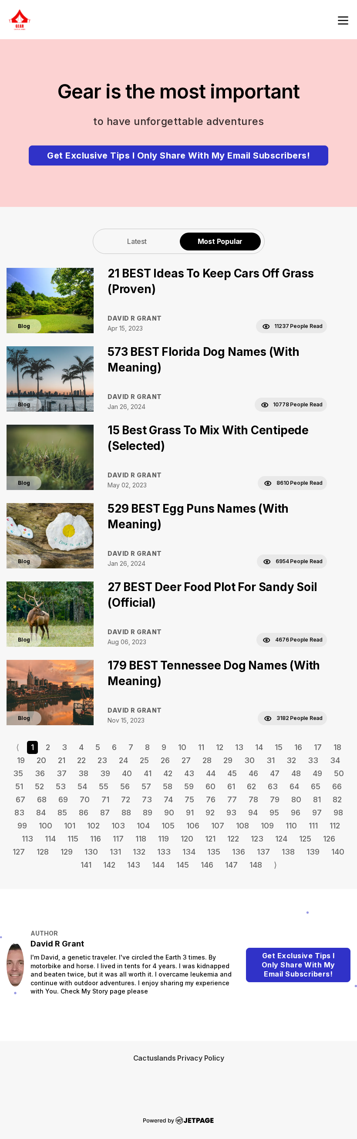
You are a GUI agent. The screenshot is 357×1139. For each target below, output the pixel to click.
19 (21, 760)
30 (249, 760)
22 (81, 760)
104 (143, 825)
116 (95, 838)
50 (339, 773)
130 (91, 851)
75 (189, 799)
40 (127, 773)
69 (63, 799)
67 (20, 799)
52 (39, 786)
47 (275, 773)
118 (140, 838)
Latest (137, 241)
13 (239, 747)
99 (22, 825)
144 (158, 864)
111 (313, 825)
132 (139, 851)
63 (273, 786)
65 (315, 786)
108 (242, 825)
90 (169, 812)
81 (317, 799)
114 (50, 838)
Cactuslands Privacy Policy (178, 1058)
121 (210, 838)
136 (238, 851)
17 (318, 747)
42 (167, 773)
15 (279, 747)
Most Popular (220, 241)
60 (210, 786)
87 (105, 812)
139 (313, 851)
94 (253, 812)
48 (296, 773)
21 (61, 760)
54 (82, 786)
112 (335, 825)
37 (62, 773)
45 (232, 773)
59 (189, 786)
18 (337, 747)
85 (62, 812)
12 (219, 747)
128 (43, 851)
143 (133, 864)
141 (86, 864)
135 (213, 851)
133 (164, 851)
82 (337, 799)
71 (105, 799)
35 (18, 773)
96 (295, 812)
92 (210, 812)
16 (298, 747)
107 (217, 825)
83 (19, 812)
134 (188, 851)
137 (263, 851)
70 (85, 799)
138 (288, 851)
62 (251, 786)
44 (211, 773)
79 (275, 799)
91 (190, 812)
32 (291, 760)
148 (255, 864)
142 (109, 864)
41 (148, 773)
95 (274, 812)
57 (146, 786)
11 (201, 747)
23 (102, 760)
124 (281, 838)
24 (123, 760)
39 (105, 773)
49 (317, 773)
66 (337, 786)
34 (335, 760)
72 (125, 799)
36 (40, 773)
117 (118, 838)
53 (61, 786)
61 (231, 786)
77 (232, 799)
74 (168, 799)
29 (227, 760)
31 (270, 760)
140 (337, 851)
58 (167, 786)
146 (207, 864)
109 (267, 825)
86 (83, 812)
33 (313, 760)
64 (294, 786)
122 (233, 838)
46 (253, 773)
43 (189, 773)
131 (115, 851)
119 (163, 838)
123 (257, 838)
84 (41, 812)
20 (41, 760)
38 (83, 773)
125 (305, 838)
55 (103, 786)
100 (45, 825)
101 (69, 825)
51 (19, 786)
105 (168, 825)
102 (93, 825)
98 (338, 812)
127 (19, 851)
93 (231, 812)
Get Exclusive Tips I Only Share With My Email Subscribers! (178, 155)
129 (67, 851)
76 (211, 799)
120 (187, 838)
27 (186, 760)
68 (42, 799)
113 (27, 838)
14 (259, 747)
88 (126, 812)
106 (192, 825)
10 (182, 747)
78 (253, 799)
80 (296, 799)
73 (147, 799)
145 (182, 864)
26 (165, 760)
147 (231, 864)
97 (317, 812)
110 (291, 825)
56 (125, 786)
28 (207, 760)
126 (329, 838)
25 (144, 760)
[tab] (137, 241)
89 (147, 812)
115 (72, 838)
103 (118, 825)
